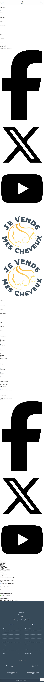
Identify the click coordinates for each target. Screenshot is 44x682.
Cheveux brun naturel (4, 598)
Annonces (2, 350)
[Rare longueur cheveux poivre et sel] (33, 670)
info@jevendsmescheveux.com (6, 48)
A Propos (2, 564)
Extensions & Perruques (5, 569)
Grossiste (2, 568)
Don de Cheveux (3, 573)
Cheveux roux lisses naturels (6, 593)
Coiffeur (1, 572)
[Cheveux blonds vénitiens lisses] (7, 583)
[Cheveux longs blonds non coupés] (7, 577)
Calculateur (2, 561)
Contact (1, 565)
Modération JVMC (3, 384)
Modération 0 (2, 341)
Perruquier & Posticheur (5, 570)
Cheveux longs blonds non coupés (7, 580)
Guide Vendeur (3, 562)
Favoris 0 (1, 365)
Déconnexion (2, 378)
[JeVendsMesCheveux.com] (22, 2)
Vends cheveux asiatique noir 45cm (12, 665)
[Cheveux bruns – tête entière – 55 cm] (33, 663)
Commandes (2, 345)
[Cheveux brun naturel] (5, 595)
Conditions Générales (24, 680)
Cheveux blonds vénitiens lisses (6, 586)
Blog (4, 653)
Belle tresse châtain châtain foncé (12, 672)
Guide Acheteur (3, 563)
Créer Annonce (3, 336)
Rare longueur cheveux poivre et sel (33, 672)
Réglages (2, 373)
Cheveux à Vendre (3, 567)
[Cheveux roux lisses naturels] (6, 590)
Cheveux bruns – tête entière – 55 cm (33, 665)
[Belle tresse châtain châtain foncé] (12, 670)
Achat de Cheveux (3, 571)
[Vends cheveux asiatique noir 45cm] (12, 663)
